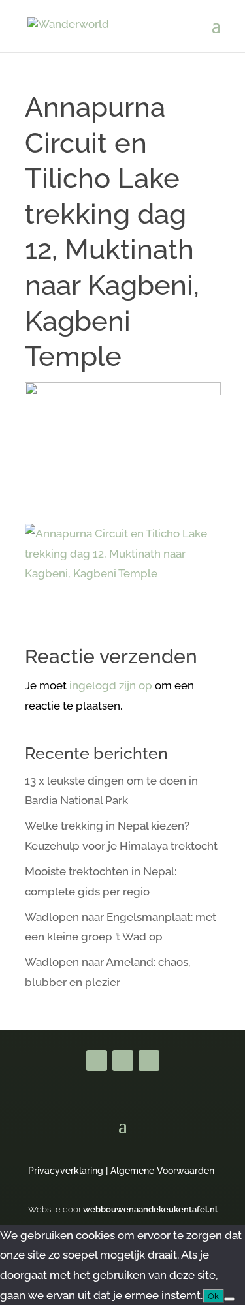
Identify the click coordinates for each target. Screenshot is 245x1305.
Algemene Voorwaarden (162, 1170)
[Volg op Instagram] (149, 1060)
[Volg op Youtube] (122, 1060)
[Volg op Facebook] (96, 1060)
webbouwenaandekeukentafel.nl (150, 1209)
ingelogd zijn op (110, 685)
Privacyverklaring (65, 1170)
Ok (213, 1296)
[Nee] (229, 1299)
